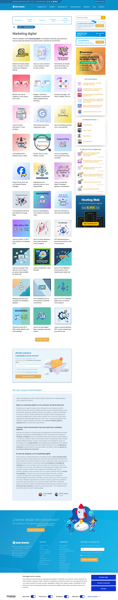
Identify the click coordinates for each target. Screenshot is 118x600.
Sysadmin (42, 20)
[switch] (50, 596)
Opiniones (42, 562)
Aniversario (62, 547)
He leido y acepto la (27, 372)
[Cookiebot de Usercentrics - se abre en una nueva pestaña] (11, 596)
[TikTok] (47, 1)
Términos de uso (64, 569)
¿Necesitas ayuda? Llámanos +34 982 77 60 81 (23, 1)
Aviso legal (62, 562)
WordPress (18, 20)
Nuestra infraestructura (45, 560)
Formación (62, 554)
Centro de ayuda (64, 545)
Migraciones (63, 556)
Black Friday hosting (64, 549)
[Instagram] (49, 1)
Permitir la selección (103, 583)
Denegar (103, 588)
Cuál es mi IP (63, 553)
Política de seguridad (65, 567)
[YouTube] (53, 1)
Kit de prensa (43, 558)
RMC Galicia (63, 560)
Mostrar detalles (93, 596)
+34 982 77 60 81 (18, 550)
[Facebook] (57, 1)
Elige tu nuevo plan (36, 530)
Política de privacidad (65, 564)
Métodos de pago (64, 571)
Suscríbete (100, 25)
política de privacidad (31, 372)
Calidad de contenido (45, 553)
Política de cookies (64, 566)
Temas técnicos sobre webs (65, 20)
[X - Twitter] (51, 1)
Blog (20, 27)
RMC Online (63, 558)
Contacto (42, 554)
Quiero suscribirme (28, 376)
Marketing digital (53, 20)
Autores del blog (44, 549)
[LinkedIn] (55, 1)
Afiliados (42, 547)
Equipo (41, 556)
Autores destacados (89, 119)
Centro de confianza (44, 551)
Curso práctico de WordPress (67, 551)
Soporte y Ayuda (29, 20)
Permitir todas (103, 577)
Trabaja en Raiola (44, 564)
